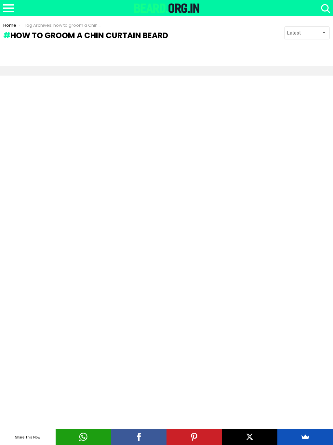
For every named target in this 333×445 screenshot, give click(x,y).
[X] (250, 437)
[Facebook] (138, 437)
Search (325, 8)
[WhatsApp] (83, 437)
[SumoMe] (305, 437)
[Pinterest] (194, 437)
